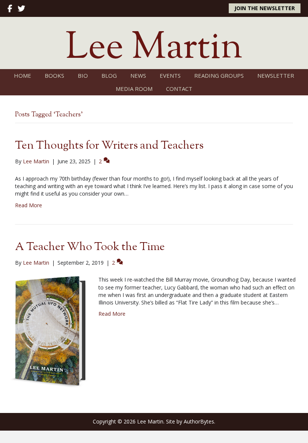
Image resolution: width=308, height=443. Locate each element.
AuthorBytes (199, 421)
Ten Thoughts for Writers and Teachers (109, 146)
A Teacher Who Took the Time (90, 247)
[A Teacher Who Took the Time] (49, 331)
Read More (28, 205)
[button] (264, 8)
